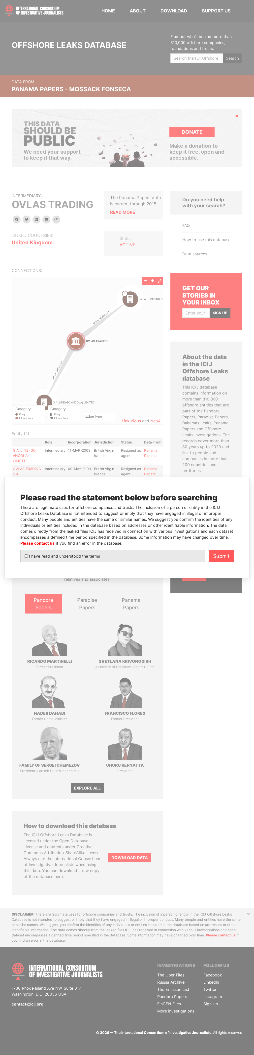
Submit (221, 556)
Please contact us (37, 543)
